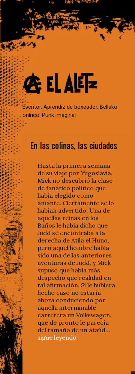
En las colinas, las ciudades (73, 145)
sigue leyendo (57, 337)
